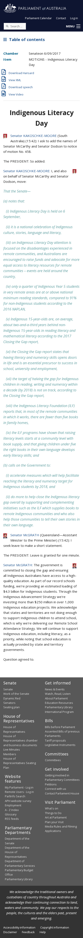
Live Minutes (11, 749)
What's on (51, 808)
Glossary (10, 814)
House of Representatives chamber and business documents (20, 740)
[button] (73, 26)
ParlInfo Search (15, 796)
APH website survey (18, 801)
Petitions (51, 784)
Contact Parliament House (62, 793)
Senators (9, 703)
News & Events (55, 689)
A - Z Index (12, 810)
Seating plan (11, 707)
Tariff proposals (55, 740)
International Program (59, 712)
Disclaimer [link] (10, 932)
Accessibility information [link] (19, 927)
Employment (13, 805)
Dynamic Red (11, 698)
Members (9, 754)
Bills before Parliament (60, 727)
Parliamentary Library (59, 707)
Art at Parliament (56, 817)
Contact (61, 18)
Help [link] (43, 932)
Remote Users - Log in (19, 792)
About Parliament (56, 698)
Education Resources (59, 703)
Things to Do (53, 813)
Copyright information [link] (54, 927)
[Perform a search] (7, 26)
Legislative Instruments (60, 745)
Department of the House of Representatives (17, 852)
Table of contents (26, 39)
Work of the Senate (16, 694)
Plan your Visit (54, 822)
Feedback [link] (28, 932)
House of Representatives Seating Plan (19, 763)
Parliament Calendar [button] (38, 18)
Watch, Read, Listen (58, 694)
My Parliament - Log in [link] (19, 787)
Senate (8, 689)
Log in (74, 18)
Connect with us (55, 789)
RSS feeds (12, 819)
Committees (53, 760)
